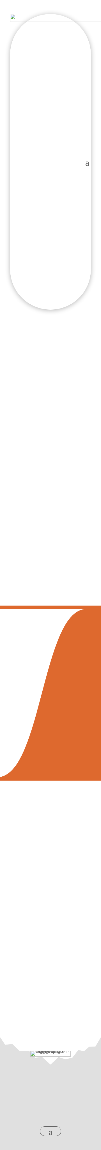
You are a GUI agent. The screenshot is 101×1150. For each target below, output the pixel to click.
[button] (25, 701)
